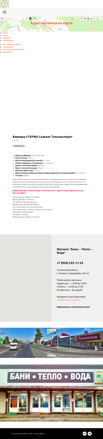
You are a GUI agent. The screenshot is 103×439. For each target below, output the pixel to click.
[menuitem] (5, 33)
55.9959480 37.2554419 (68, 300)
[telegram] (90, 435)
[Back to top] (4, 4)
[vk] (85, 435)
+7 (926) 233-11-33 (70, 262)
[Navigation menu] (4, 12)
